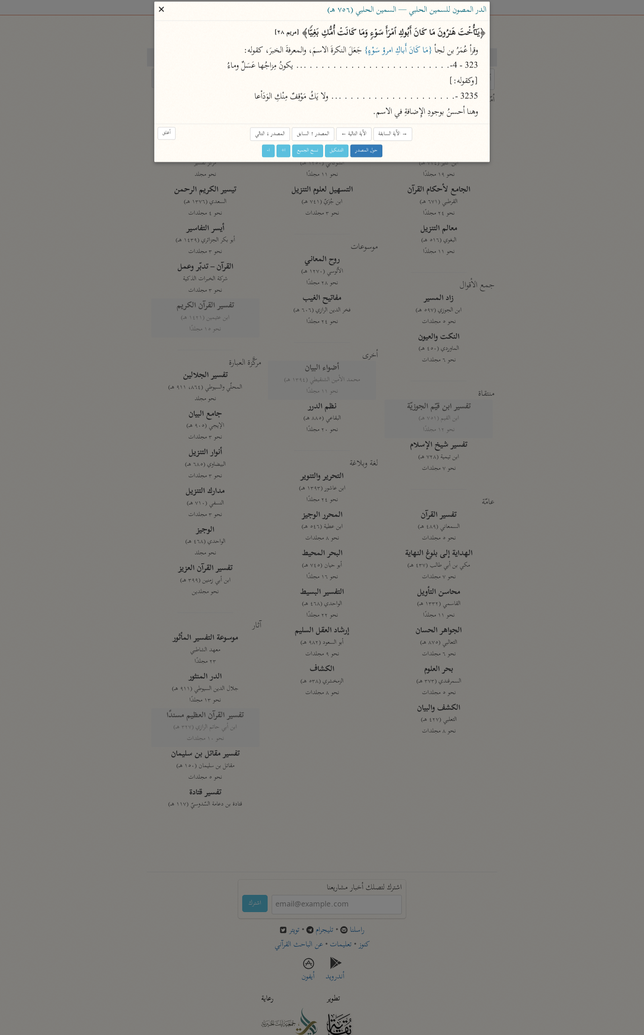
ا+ (283, 151)
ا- (268, 151)
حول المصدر (366, 151)
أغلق (166, 133)
